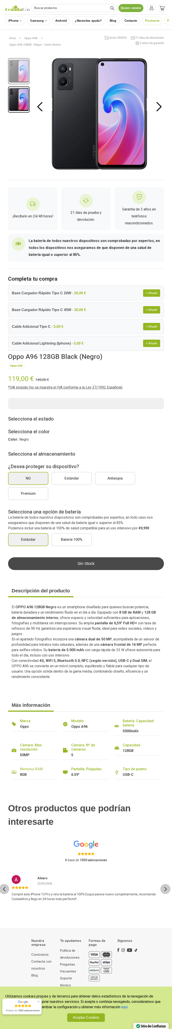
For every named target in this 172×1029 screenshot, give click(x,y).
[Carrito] (162, 8)
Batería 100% (71, 539)
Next (159, 106)
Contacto (131, 20)
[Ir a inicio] (17, 8)
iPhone (13, 20)
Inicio (12, 38)
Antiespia (115, 478)
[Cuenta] (151, 8)
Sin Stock (86, 563)
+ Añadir (151, 293)
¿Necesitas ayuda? (88, 20)
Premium (28, 493)
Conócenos (40, 955)
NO (28, 478)
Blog (113, 20)
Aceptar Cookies (86, 1017)
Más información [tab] (31, 705)
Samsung (36, 20)
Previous (41, 106)
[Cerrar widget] (39, 1002)
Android (61, 20)
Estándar (71, 478)
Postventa (152, 20)
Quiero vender (131, 8)
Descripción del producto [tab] (41, 590)
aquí (124, 1007)
